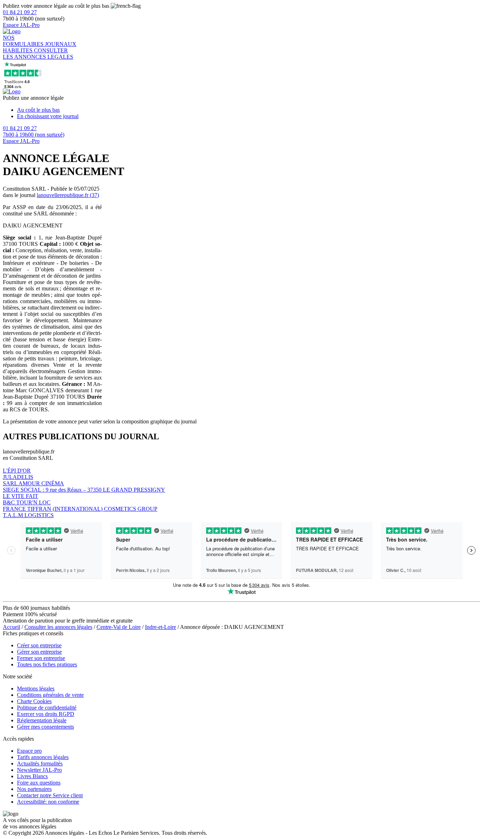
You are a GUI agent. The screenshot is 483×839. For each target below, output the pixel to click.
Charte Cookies (34, 701)
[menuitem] (248, 110)
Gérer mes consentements (45, 727)
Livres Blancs (32, 776)
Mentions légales (35, 688)
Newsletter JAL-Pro (39, 770)
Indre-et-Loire (160, 627)
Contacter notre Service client (50, 795)
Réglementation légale (41, 720)
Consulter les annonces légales (58, 627)
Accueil (11, 627)
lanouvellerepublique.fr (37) (68, 195)
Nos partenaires (34, 789)
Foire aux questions (38, 783)
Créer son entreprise (39, 645)
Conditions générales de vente (50, 695)
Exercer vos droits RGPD (45, 714)
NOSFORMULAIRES (24, 41)
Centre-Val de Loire (119, 627)
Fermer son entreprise (41, 658)
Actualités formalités (40, 763)
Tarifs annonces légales (43, 757)
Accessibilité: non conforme (48, 802)
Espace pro (29, 751)
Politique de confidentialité (46, 708)
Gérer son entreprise (39, 652)
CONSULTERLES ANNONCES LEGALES (38, 53)
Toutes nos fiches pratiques (47, 664)
